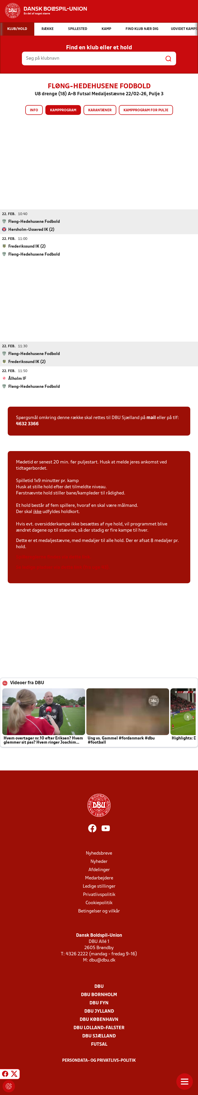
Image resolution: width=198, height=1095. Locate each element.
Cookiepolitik (99, 903)
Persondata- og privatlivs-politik (99, 1060)
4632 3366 (27, 424)
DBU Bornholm (99, 995)
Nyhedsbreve (99, 853)
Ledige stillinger (99, 886)
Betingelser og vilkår (99, 911)
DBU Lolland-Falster (99, 1028)
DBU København (99, 1020)
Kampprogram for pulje (145, 110)
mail (151, 418)
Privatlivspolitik (99, 895)
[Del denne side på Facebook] (5, 1075)
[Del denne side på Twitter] (14, 1075)
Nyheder (99, 862)
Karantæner (100, 110)
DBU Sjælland (99, 1036)
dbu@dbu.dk (102, 960)
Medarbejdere (99, 878)
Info (34, 110)
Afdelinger (99, 870)
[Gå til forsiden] (43, 10)
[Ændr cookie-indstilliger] (9, 1086)
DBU (99, 986)
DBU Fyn (99, 1003)
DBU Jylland (99, 1011)
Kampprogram (63, 110)
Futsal (99, 1044)
